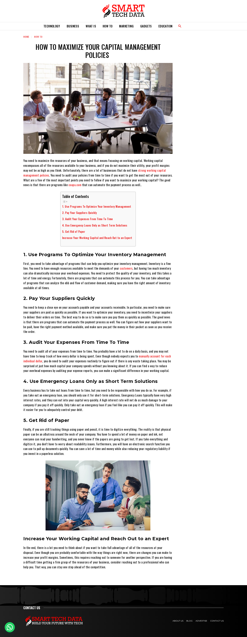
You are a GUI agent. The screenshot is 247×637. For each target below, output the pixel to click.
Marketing (126, 26)
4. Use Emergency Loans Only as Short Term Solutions (94, 225)
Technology (52, 26)
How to (107, 26)
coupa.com (75, 185)
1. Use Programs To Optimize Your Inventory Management (96, 206)
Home (26, 36)
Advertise (201, 620)
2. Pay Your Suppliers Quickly (79, 213)
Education (165, 26)
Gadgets (146, 26)
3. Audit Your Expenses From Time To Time (87, 219)
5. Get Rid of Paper (73, 232)
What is (91, 26)
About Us (178, 620)
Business (73, 26)
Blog (189, 620)
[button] (180, 26)
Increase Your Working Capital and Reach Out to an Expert (97, 238)
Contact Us (217, 620)
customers (126, 268)
